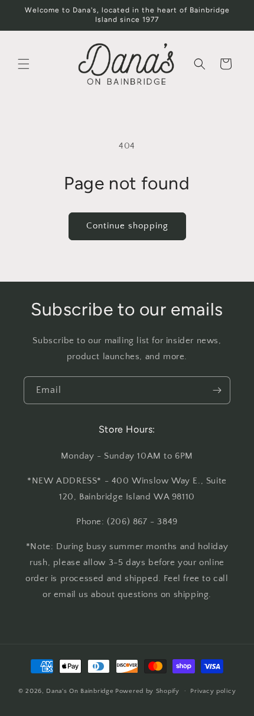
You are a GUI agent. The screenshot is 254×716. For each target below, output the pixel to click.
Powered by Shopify (147, 690)
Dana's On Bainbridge (79, 690)
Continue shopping (127, 226)
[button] (24, 64)
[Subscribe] (217, 390)
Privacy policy (213, 691)
